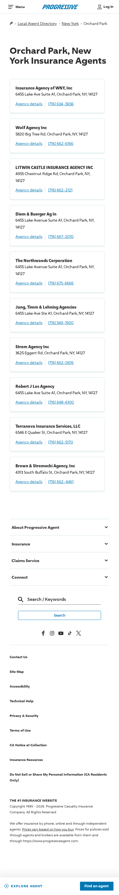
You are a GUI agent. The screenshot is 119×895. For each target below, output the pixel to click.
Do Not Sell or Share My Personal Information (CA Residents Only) (58, 777)
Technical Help (21, 701)
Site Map (17, 672)
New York (70, 23)
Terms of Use (20, 730)
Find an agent (96, 886)
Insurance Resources (26, 760)
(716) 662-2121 (60, 190)
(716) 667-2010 (61, 236)
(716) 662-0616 (61, 362)
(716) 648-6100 (61, 402)
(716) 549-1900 (61, 322)
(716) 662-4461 (61, 481)
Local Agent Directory (37, 23)
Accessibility (20, 686)
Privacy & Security (24, 716)
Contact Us (18, 657)
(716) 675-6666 (61, 283)
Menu (20, 7)
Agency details (28, 103)
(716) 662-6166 (60, 143)
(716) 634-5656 (61, 103)
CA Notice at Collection (28, 745)
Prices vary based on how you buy (48, 829)
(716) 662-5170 (60, 442)
